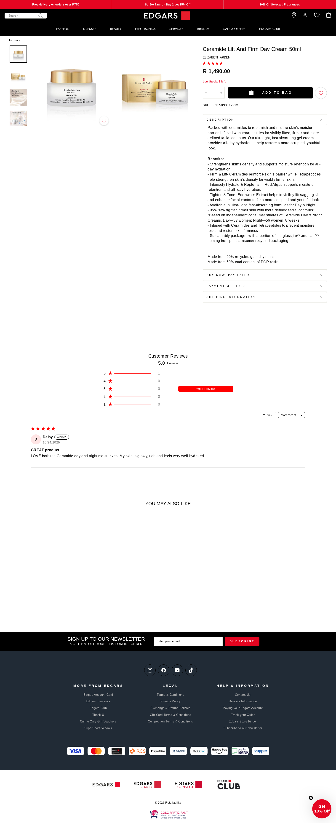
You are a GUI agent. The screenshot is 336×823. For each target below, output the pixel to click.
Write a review (205, 388)
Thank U (98, 715)
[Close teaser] (311, 798)
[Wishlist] (317, 15)
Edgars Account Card (98, 694)
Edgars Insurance (98, 701)
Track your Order (243, 715)
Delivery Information (243, 701)
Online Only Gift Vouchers (98, 721)
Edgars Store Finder (243, 721)
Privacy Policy (170, 701)
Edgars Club (98, 708)
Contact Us (243, 694)
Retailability (173, 802)
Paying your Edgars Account (243, 708)
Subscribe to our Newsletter (243, 728)
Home (13, 40)
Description (220, 119)
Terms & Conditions (170, 694)
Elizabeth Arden (216, 57)
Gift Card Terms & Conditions (170, 715)
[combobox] (26, 16)
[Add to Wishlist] (104, 120)
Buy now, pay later (228, 275)
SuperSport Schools (98, 728)
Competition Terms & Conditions (170, 721)
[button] (213, 63)
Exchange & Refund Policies (170, 708)
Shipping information (230, 297)
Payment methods (226, 286)
